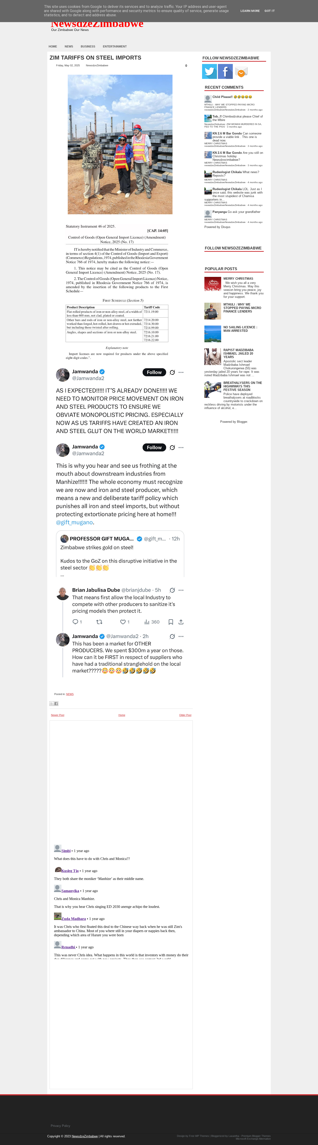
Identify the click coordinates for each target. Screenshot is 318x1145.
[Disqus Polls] (121, 781)
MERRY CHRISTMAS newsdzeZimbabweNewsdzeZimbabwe (225, 144)
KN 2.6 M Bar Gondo (227, 133)
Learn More (250, 11)
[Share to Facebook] (56, 703)
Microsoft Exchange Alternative (253, 1138)
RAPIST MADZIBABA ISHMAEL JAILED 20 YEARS (238, 353)
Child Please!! (223, 97)
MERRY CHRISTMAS (238, 278)
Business (88, 46)
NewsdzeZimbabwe (97, 23)
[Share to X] (51, 703)
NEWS (70, 694)
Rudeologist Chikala (227, 172)
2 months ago (255, 109)
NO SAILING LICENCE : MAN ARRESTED (240, 329)
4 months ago (255, 182)
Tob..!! (217, 116)
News (69, 46)
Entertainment (115, 46)
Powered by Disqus (217, 227)
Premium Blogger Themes (256, 1136)
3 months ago (234, 126)
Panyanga (220, 212)
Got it (269, 11)
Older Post (185, 715)
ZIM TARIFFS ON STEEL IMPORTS (95, 57)
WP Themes (202, 1136)
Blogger (242, 421)
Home (53, 46)
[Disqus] (121, 901)
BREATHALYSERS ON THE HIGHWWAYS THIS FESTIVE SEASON (242, 386)
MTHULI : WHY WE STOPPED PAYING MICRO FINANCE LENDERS (242, 308)
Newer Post (57, 715)
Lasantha (234, 1136)
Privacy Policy (60, 1126)
